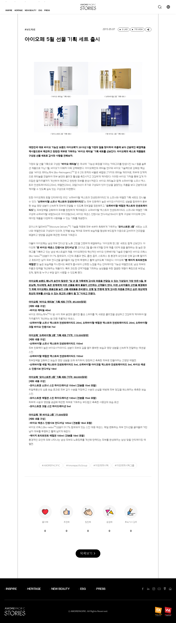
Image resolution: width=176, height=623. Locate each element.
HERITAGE (34, 589)
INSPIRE (11, 589)
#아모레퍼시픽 (100, 465)
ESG (83, 589)
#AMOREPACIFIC (51, 465)
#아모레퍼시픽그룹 (124, 465)
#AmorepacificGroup (76, 465)
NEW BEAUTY (60, 589)
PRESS (100, 589)
